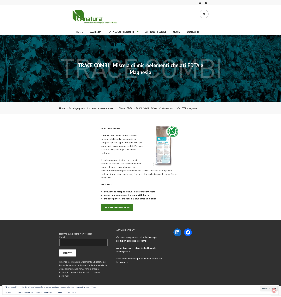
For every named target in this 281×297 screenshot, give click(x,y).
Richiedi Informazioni (117, 207)
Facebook (206, 2)
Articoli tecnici (155, 31)
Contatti (193, 31)
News (176, 31)
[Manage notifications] (274, 290)
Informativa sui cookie (67, 292)
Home (79, 31)
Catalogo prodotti (121, 31)
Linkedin (200, 2)
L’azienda (95, 31)
